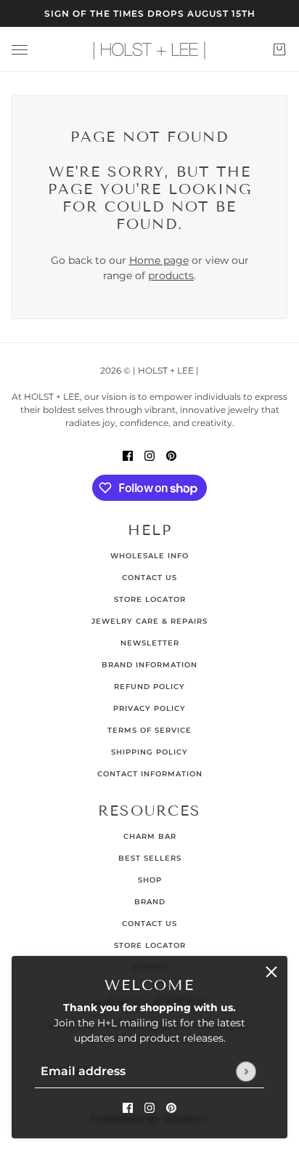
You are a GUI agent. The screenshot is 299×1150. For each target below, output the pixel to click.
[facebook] (128, 1107)
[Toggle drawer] (20, 50)
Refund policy (149, 686)
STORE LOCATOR (150, 945)
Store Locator (150, 599)
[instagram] (149, 1107)
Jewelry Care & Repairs (149, 621)
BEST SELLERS (149, 858)
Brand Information (149, 665)
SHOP (150, 880)
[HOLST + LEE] (149, 49)
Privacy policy (149, 708)
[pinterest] (171, 1107)
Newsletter (149, 643)
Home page (159, 260)
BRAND (149, 901)
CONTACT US (149, 923)
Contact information (149, 774)
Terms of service (149, 730)
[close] (271, 972)
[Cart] (279, 49)
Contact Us (149, 577)
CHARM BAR (149, 836)
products (171, 275)
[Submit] (245, 1071)
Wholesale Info (149, 555)
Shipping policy (149, 752)
